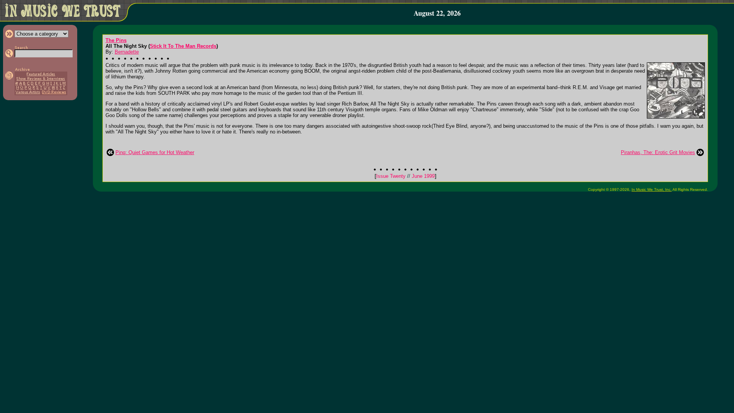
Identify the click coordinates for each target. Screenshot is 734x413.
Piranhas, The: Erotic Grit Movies (658, 152)
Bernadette (127, 52)
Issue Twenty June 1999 (405, 176)
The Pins (116, 40)
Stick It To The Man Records (183, 46)
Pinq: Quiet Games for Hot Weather (154, 152)
